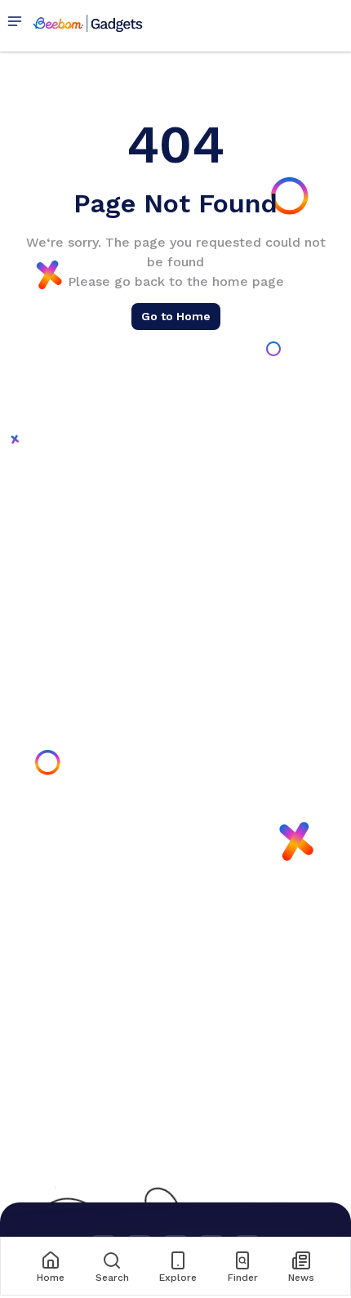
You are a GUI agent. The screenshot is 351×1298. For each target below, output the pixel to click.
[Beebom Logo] (88, 22)
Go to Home (176, 316)
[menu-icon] (18, 22)
